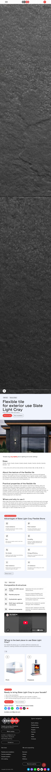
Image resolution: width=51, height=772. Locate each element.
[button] (7, 767)
